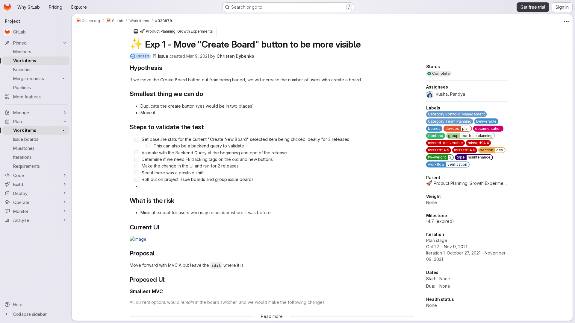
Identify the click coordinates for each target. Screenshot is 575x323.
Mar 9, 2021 (197, 56)
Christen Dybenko (235, 56)
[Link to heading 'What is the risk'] (177, 200)
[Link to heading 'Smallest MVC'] (165, 291)
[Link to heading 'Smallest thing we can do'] (206, 93)
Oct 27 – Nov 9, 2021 (466, 253)
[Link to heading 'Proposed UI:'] (169, 279)
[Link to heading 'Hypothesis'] (165, 67)
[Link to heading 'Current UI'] (162, 227)
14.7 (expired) (440, 221)
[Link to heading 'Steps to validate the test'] (207, 127)
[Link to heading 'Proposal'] (158, 253)
